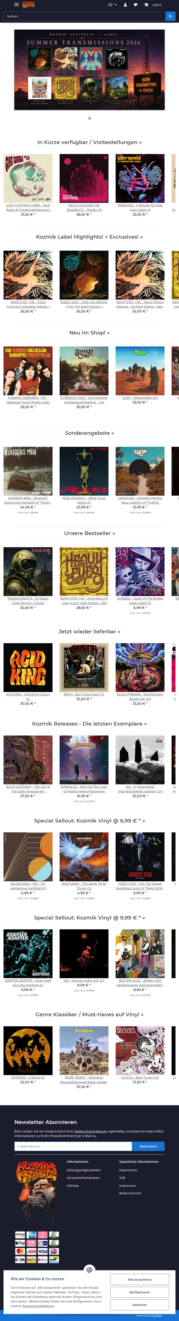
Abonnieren (148, 1146)
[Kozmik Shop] (28, 5)
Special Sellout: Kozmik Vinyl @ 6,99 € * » (89, 821)
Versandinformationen (83, 1178)
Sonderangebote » (89, 433)
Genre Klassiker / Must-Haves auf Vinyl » (89, 1014)
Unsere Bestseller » (89, 533)
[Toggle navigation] (16, 2)
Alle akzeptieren (140, 1279)
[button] (125, 4)
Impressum (127, 1185)
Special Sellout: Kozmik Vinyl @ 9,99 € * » (89, 918)
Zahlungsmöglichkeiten (84, 1170)
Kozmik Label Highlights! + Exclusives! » (89, 237)
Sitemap (73, 1185)
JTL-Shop (156, 1315)
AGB (122, 1178)
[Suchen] (170, 16)
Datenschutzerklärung (90, 1131)
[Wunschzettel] (135, 4)
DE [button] (110, 4)
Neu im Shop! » (89, 333)
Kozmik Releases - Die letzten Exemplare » (89, 724)
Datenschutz (128, 1170)
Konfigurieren (139, 1292)
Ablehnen (140, 1305)
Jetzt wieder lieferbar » (89, 631)
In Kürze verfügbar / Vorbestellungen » (89, 142)
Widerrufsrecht (130, 1193)
